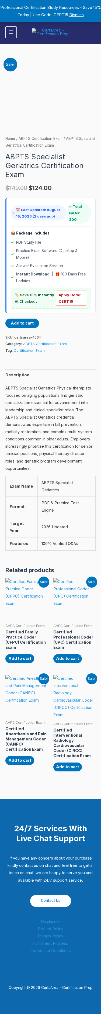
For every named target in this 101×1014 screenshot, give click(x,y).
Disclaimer (50, 921)
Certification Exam (29, 350)
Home (10, 138)
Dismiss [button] (76, 14)
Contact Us (50, 900)
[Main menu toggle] (11, 32)
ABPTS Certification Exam (40, 138)
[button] (94, 32)
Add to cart (22, 323)
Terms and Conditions (50, 950)
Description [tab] (17, 375)
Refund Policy (50, 928)
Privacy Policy (50, 936)
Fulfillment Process (50, 943)
